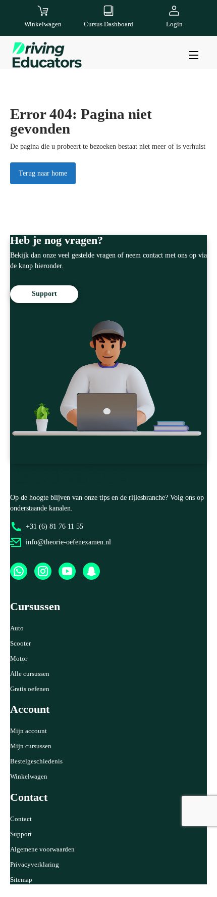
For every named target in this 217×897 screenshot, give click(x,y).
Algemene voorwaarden (42, 849)
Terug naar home (43, 173)
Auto (17, 628)
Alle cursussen (29, 673)
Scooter (20, 643)
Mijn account (28, 731)
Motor (18, 658)
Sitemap (21, 879)
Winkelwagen (28, 776)
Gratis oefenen (29, 689)
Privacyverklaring (34, 864)
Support (21, 834)
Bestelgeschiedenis (36, 761)
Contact (21, 819)
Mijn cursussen (30, 746)
